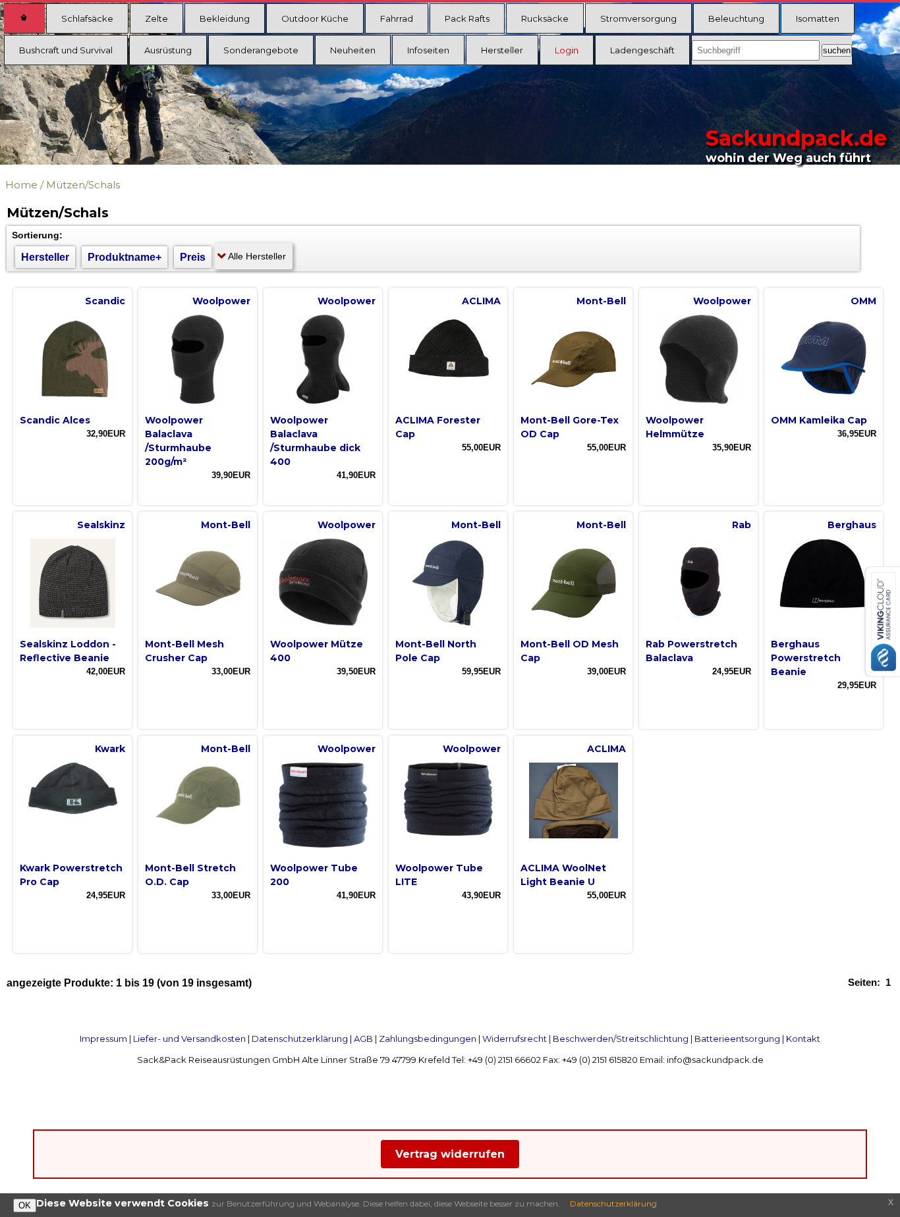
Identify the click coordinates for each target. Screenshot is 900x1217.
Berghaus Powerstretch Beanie (806, 658)
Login (566, 50)
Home (21, 184)
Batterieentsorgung (737, 1038)
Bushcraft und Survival (66, 50)
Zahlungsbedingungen (427, 1038)
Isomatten (817, 18)
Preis (193, 257)
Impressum (103, 1038)
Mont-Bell (601, 301)
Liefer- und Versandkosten (189, 1038)
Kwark (110, 749)
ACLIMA (481, 301)
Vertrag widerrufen (450, 1154)
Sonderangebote (260, 50)
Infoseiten (428, 50)
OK (24, 1205)
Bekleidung (225, 18)
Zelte (156, 18)
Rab (741, 525)
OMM (863, 301)
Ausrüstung (168, 50)
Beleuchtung (736, 18)
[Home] (24, 18)
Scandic (105, 301)
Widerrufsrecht (514, 1038)
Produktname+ (124, 257)
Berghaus (852, 525)
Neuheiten (353, 50)
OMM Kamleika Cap (819, 420)
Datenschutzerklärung (300, 1038)
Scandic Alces (55, 420)
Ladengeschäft (642, 50)
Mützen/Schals (83, 184)
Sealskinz (101, 525)
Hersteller (502, 50)
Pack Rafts (467, 18)
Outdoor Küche (315, 18)
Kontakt (803, 1038)
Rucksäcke (545, 18)
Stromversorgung (638, 18)
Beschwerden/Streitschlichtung (621, 1038)
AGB (363, 1038)
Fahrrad (396, 18)
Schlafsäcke (87, 18)
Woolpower (221, 301)
